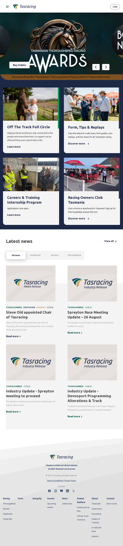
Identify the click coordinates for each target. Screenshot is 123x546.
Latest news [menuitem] (67, 504)
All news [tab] (16, 255)
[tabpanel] (61, 344)
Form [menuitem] (20, 498)
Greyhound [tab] (35, 255)
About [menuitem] (95, 498)
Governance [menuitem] (97, 509)
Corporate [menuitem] (96, 504)
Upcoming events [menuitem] (51, 505)
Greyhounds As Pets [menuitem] (83, 509)
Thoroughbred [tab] (74, 255)
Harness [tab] (55, 255)
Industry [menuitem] (95, 536)
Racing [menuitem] (6, 498)
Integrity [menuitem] (37, 498)
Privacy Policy (70, 481)
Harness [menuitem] (6, 509)
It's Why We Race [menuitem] (96, 529)
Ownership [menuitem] (7, 519)
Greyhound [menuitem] (7, 514)
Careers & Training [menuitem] (96, 521)
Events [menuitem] (50, 498)
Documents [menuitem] (96, 514)
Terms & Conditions (55, 481)
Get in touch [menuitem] (111, 504)
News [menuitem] (65, 498)
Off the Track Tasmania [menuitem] (82, 518)
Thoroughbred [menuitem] (9, 504)
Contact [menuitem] (110, 498)
